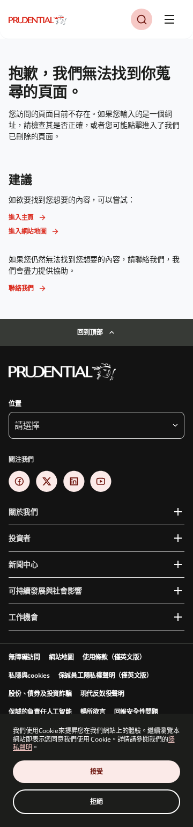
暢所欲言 (93, 711)
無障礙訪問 (24, 657)
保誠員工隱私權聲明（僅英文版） (105, 675)
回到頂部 (89, 332)
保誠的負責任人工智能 (40, 711)
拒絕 (96, 801)
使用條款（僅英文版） (114, 657)
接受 (96, 771)
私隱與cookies (29, 675)
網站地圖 (61, 657)
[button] (141, 19)
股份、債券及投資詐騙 (40, 693)
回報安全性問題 (136, 711)
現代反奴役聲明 (102, 693)
